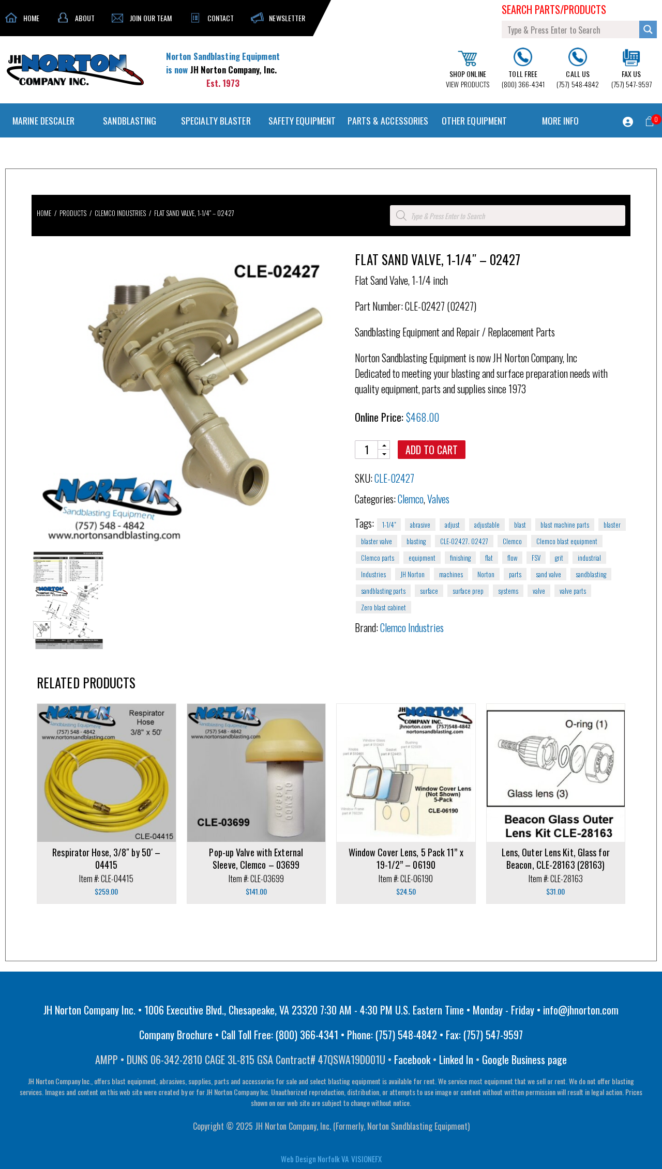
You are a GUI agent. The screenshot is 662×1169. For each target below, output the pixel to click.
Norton (485, 574)
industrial (589, 557)
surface (429, 591)
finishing (460, 557)
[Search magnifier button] (648, 29)
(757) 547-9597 (631, 78)
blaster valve (376, 541)
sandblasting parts (383, 591)
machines (451, 574)
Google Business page (524, 1059)
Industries (373, 574)
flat (489, 557)
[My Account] (628, 122)
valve (539, 591)
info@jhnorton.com (581, 1010)
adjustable (487, 524)
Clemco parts (377, 557)
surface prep (468, 591)
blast (520, 524)
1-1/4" (389, 524)
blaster (612, 524)
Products (72, 213)
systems (508, 591)
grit (559, 557)
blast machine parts (564, 524)
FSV (536, 557)
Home (44, 213)
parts (515, 574)
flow (512, 557)
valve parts (573, 591)
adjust (452, 524)
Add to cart (431, 449)
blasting (416, 541)
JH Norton (412, 574)
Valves (438, 498)
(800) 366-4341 (523, 78)
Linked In (456, 1059)
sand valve (548, 574)
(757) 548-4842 (577, 78)
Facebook (412, 1059)
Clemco (411, 498)
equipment (422, 557)
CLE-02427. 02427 (464, 541)
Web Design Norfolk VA (315, 1158)
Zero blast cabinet (383, 607)
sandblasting (591, 574)
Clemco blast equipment (566, 541)
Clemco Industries (120, 213)
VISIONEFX (366, 1158)
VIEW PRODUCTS (467, 78)
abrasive (420, 524)
